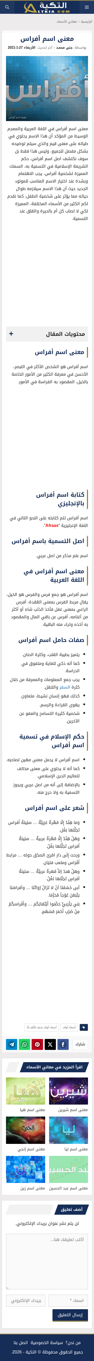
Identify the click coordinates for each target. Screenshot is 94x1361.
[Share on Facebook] (63, 1044)
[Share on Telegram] (11, 1044)
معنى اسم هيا (32, 1109)
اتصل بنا (21, 1343)
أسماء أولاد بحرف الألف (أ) (42, 1027)
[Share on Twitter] (50, 1044)
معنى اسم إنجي (31, 1149)
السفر (65, 687)
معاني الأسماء (67, 21)
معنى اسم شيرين (73, 1109)
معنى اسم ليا (76, 1149)
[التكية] (47, 7)
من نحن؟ (73, 1343)
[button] (7, 7)
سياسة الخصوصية (47, 1343)
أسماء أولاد (69, 1027)
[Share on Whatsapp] (24, 1044)
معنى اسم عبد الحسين (68, 1188)
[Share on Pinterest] (37, 1044)
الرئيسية (86, 21)
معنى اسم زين (32, 1188)
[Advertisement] (47, 276)
